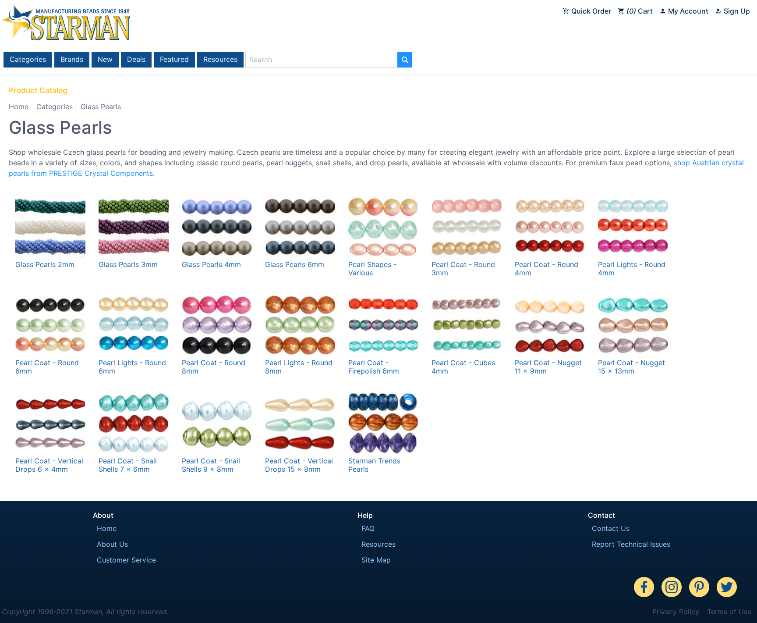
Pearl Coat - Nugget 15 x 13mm (631, 366)
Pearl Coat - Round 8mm (213, 366)
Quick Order (590, 11)
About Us (112, 544)
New (105, 59)
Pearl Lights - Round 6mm (132, 366)
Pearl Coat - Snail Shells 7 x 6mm (128, 464)
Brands (71, 59)
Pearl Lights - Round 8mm (299, 366)
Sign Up (736, 11)
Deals (136, 59)
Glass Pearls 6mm (294, 264)
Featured (174, 59)
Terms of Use (729, 611)
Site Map (376, 559)
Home (18, 106)
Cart (641, 11)
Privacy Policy (675, 611)
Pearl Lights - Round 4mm (631, 268)
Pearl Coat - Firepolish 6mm (373, 366)
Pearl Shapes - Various (372, 268)
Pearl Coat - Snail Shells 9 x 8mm (211, 464)
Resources (220, 59)
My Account (687, 11)
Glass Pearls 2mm (44, 264)
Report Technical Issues (631, 544)
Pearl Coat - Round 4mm (546, 268)
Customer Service (126, 559)
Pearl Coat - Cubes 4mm (463, 366)
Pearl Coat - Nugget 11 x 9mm (548, 366)
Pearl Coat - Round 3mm (463, 268)
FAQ (368, 528)
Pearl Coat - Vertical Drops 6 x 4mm (49, 464)
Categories (28, 59)
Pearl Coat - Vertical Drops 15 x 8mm (299, 464)
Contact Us (611, 528)
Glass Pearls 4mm (211, 264)
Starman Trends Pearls (374, 464)
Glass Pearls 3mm (128, 264)
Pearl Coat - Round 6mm (47, 366)
